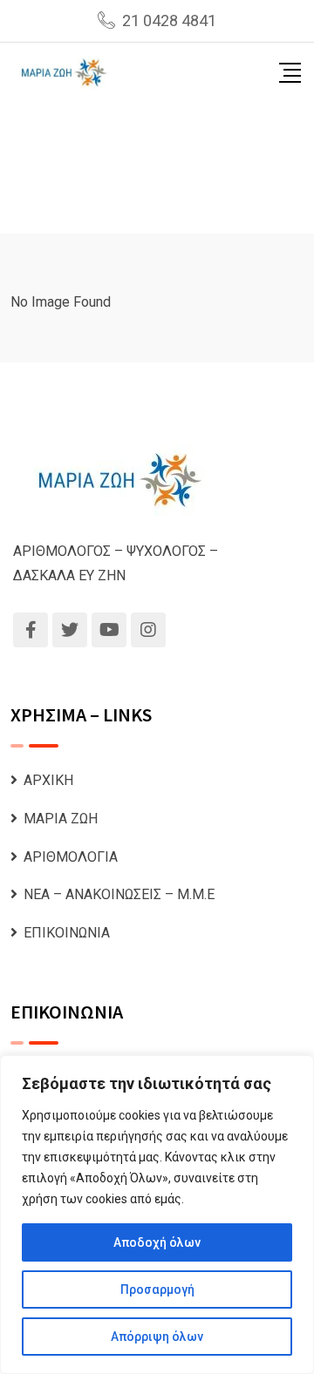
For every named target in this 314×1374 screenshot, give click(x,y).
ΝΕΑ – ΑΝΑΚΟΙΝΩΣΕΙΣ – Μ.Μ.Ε (119, 894)
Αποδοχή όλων (157, 1242)
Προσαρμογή (157, 1289)
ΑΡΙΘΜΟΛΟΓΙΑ (71, 857)
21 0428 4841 (169, 20)
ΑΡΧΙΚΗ (48, 780)
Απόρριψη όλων (157, 1337)
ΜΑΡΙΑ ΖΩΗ (61, 818)
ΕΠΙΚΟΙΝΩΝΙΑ (67, 932)
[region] (157, 1214)
